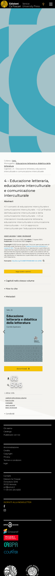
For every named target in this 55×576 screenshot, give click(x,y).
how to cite (10, 400)
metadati (9, 403)
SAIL (14, 161)
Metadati (9, 297)
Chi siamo (8, 428)
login (6, 463)
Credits (7, 450)
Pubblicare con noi (12, 435)
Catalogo (8, 431)
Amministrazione (11, 447)
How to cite (11, 289)
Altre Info (9, 393)
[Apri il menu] (51, 4)
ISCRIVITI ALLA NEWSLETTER (17, 502)
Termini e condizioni (12, 460)
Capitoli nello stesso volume (19, 281)
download (23, 368)
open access (10, 236)
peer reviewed (24, 236)
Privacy (7, 457)
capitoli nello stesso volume (16, 398)
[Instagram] (27, 510)
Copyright (8, 454)
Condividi (9, 414)
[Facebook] (27, 506)
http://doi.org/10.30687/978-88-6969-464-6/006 (27, 261)
